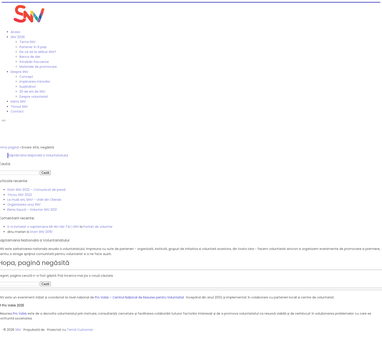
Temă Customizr (80, 329)
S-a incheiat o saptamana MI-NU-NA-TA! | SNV (43, 226)
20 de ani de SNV (32, 91)
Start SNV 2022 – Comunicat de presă (36, 189)
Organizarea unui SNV (23, 204)
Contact (17, 111)
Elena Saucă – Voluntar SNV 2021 (32, 209)
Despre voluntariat (33, 96)
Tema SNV (27, 42)
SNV (18, 329)
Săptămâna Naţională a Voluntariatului (38, 155)
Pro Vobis (20, 313)
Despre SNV (19, 72)
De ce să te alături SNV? (37, 52)
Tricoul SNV (19, 106)
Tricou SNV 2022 (19, 195)
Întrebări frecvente (34, 62)
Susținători (27, 86)
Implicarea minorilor (34, 81)
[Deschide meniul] (3, 120)
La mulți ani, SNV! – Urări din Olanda (34, 199)
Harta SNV (18, 101)
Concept (26, 76)
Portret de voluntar (98, 226)
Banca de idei (29, 57)
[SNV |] (29, 24)
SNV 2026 (18, 37)
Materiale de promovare (38, 66)
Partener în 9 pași (32, 47)
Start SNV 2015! (41, 232)
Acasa (15, 32)
